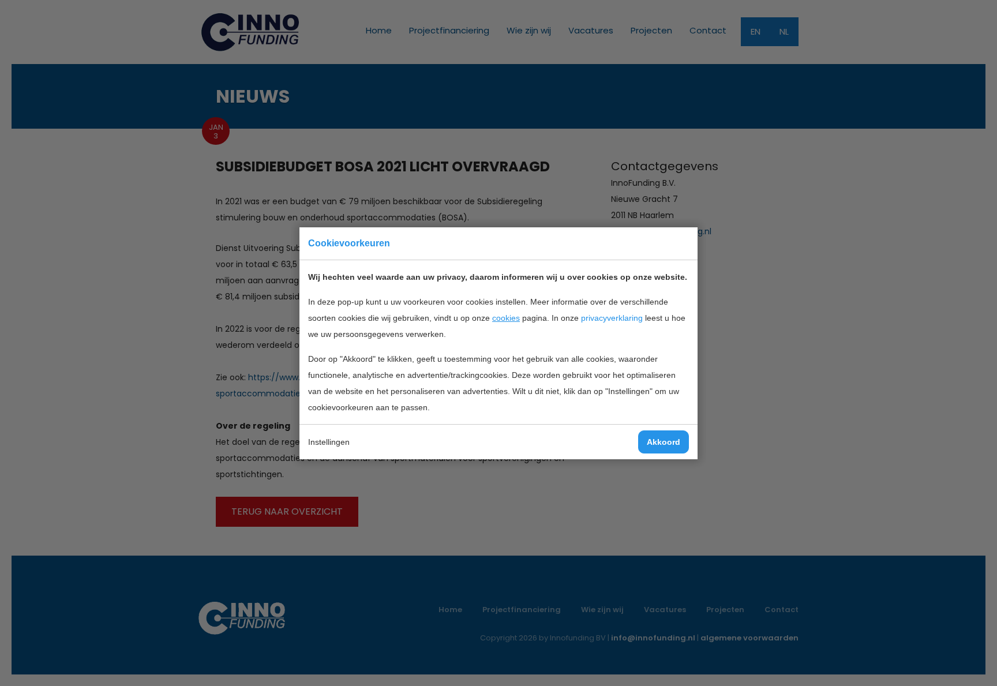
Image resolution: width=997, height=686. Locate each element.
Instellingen (329, 442)
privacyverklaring (612, 318)
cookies (506, 318)
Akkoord (663, 442)
